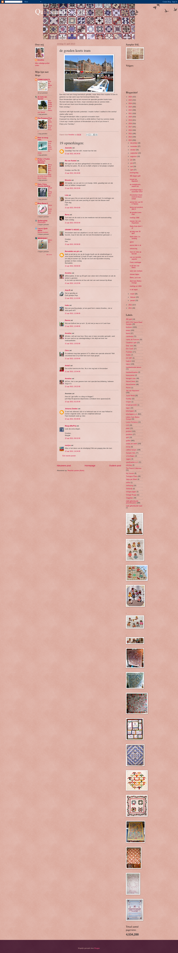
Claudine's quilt (131, 342)
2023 (130, 107)
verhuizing (129, 485)
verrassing (133, 248)
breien (128, 330)
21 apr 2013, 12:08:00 (72, 313)
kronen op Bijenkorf (134, 180)
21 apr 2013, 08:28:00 (72, 154)
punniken (129, 434)
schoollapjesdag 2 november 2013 (136, 190)
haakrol (128, 361)
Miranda (68, 180)
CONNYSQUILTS (44, 79)
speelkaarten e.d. (132, 462)
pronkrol (129, 431)
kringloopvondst (131, 405)
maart (132, 294)
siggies (128, 459)
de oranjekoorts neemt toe (135, 185)
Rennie (67, 320)
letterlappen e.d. (131, 414)
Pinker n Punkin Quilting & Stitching (44, 161)
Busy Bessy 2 (43, 203)
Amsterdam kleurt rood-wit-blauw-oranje (136, 197)
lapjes (128, 408)
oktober (133, 150)
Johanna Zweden (71, 409)
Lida (66, 195)
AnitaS (67, 365)
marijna (68, 445)
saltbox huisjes (131, 450)
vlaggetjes (129, 498)
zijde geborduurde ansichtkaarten (132, 502)
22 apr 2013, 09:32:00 (72, 438)
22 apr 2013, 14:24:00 (72, 451)
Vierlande (129, 489)
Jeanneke (68, 148)
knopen (128, 402)
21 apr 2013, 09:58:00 (72, 244)
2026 (130, 97)
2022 (130, 110)
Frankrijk (129, 352)
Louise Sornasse (132, 422)
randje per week (131, 444)
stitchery (129, 465)
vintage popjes (131, 492)
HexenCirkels (130, 381)
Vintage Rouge (131, 495)
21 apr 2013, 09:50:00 (72, 223)
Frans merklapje (135, 262)
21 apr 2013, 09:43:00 (72, 208)
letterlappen (130, 411)
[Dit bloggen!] (89, 134)
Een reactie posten (69, 456)
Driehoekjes (42, 222)
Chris (67, 350)
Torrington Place (131, 476)
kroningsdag (134, 173)
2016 (130, 130)
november (134, 146)
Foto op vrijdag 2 (50, 84)
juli (131, 160)
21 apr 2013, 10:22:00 (72, 283)
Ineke (67, 305)
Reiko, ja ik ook (135, 277)
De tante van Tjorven (42, 98)
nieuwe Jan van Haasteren (135, 222)
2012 (130, 305)
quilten (128, 441)
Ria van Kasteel (70, 161)
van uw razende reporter (135, 258)
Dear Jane (129, 346)
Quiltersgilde (42, 221)
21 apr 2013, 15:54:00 (72, 371)
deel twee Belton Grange (135, 282)
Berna (67, 215)
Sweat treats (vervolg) (50, 209)
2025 (130, 100)
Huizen (128, 388)
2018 (130, 123)
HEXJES (50, 241)
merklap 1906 (134, 218)
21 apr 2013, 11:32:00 (72, 298)
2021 (130, 113)
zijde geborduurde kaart (134, 506)
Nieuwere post (64, 465)
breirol (128, 333)
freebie (128, 355)
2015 (130, 133)
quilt (127, 437)
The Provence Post (45, 118)
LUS (127, 425)
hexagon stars (131, 378)
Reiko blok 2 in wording (135, 237)
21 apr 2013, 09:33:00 (72, 188)
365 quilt (129, 319)
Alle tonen (49, 254)
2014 (130, 137)
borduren (129, 327)
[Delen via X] (92, 134)
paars (128, 428)
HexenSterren (130, 384)
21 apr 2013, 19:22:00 (72, 386)
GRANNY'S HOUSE (72, 230)
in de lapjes (134, 289)
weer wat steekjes (136, 271)
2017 (130, 127)
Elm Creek (129, 349)
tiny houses (130, 473)
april (132, 170)
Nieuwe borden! (43, 232)
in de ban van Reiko (134, 266)
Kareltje (128, 399)
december (134, 143)
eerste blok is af (135, 245)
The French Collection (133, 468)
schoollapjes (130, 456)
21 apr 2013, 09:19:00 (72, 173)
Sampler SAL (130, 453)
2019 (130, 120)
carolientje (129, 336)
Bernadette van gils (72, 251)
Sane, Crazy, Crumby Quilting (44, 185)
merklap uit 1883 (135, 286)
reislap (128, 447)
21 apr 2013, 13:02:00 (72, 343)
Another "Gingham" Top (50, 192)
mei (131, 166)
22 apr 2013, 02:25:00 (72, 402)
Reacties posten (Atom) (76, 470)
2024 (130, 103)
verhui (128, 482)
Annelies (68, 273)
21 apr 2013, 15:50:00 (72, 358)
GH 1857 (129, 358)
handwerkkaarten (132, 372)
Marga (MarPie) (70, 426)
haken (128, 364)
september (134, 153)
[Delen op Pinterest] (96, 134)
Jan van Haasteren (132, 391)
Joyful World (130, 395)
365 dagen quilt (135, 176)
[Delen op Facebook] (94, 134)
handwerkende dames (133, 367)
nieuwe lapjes (134, 274)
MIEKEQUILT (42, 238)
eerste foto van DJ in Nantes (136, 203)
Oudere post (115, 465)
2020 (130, 117)
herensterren (130, 375)
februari (133, 297)
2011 (130, 308)
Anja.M (67, 290)
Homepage (90, 465)
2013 (130, 140)
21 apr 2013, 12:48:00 (72, 326)
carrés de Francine (132, 339)
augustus (133, 156)
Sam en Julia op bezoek (135, 253)
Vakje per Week (131, 479)
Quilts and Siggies (62, 11)
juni (131, 163)
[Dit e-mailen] (87, 134)
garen (132, 242)
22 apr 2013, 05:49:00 (72, 419)
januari (132, 300)
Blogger (97, 948)
